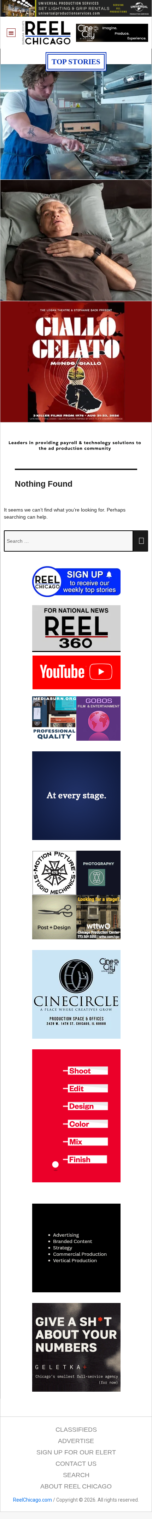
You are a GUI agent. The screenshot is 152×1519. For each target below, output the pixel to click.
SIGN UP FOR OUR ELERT (76, 1452)
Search (76, 1475)
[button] (11, 32)
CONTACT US (76, 1463)
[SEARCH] (140, 541)
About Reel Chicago (76, 1486)
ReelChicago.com (32, 1500)
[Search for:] (68, 541)
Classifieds (76, 1429)
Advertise (76, 1441)
